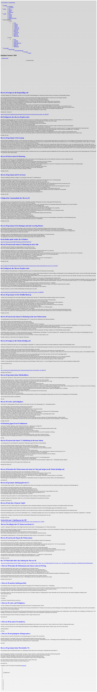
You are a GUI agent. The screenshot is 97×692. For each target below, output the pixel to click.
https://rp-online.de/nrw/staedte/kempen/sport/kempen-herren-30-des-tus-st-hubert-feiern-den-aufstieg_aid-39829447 (25, 114)
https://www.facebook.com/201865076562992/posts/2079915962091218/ (16, 241)
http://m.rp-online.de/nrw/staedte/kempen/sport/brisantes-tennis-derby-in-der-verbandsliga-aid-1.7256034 (22, 521)
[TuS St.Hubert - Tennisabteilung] (8, 2)
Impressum (24, 665)
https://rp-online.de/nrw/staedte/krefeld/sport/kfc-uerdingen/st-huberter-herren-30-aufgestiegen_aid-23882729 (23, 370)
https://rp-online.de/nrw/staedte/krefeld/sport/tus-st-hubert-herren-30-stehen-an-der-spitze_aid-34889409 (22, 292)
